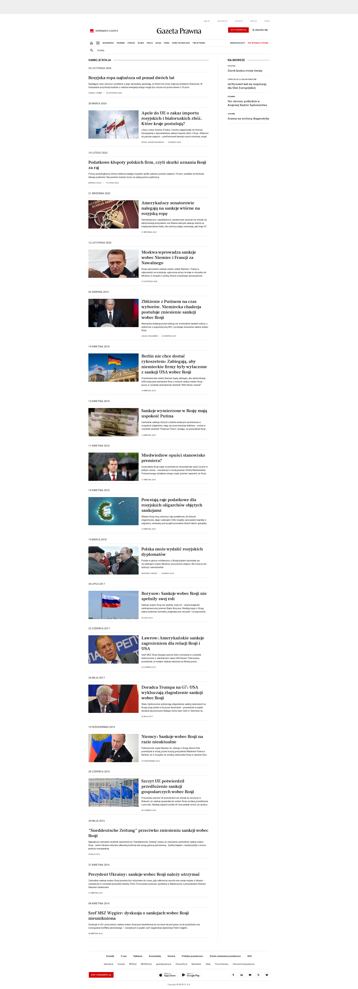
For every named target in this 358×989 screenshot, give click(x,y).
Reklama (137, 956)
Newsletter (196, 964)
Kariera (171, 956)
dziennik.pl (222, 21)
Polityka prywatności (192, 956)
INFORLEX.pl (146, 964)
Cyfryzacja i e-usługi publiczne (242, 79)
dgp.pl (206, 21)
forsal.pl (238, 21)
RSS (250, 956)
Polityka (231, 66)
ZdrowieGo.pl (181, 964)
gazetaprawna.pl (163, 964)
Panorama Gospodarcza (243, 964)
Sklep (267, 21)
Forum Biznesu (221, 964)
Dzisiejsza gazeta (107, 30)
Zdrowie (231, 114)
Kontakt (110, 956)
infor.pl (253, 21)
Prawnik (231, 97)
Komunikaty (155, 956)
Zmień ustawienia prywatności (225, 956)
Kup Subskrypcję (238, 30)
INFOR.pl (132, 964)
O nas (124, 956)
